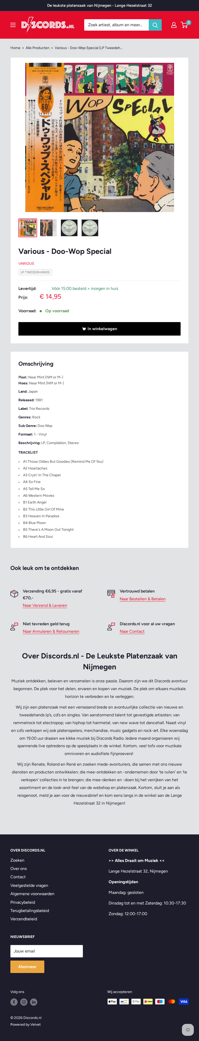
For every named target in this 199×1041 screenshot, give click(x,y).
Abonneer (27, 966)
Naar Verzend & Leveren (45, 605)
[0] (184, 25)
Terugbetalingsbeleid (29, 910)
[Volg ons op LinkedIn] (33, 1002)
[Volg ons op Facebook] (14, 1002)
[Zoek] (155, 25)
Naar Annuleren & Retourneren (51, 631)
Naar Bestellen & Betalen (143, 598)
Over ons (18, 868)
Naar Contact (132, 631)
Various (26, 263)
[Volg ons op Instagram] (23, 1002)
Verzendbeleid (23, 918)
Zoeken (17, 860)
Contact (18, 876)
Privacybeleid (22, 902)
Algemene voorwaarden (32, 893)
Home (15, 48)
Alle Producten (37, 48)
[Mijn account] (173, 25)
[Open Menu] (13, 25)
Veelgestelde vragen (29, 885)
